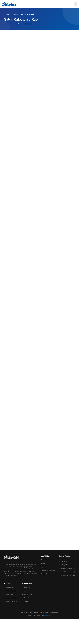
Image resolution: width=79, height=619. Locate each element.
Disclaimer (25, 601)
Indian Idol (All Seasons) (67, 572)
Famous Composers (10, 601)
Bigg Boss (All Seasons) (67, 568)
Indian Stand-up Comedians (64, 560)
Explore (15, 14)
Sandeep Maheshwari (66, 565)
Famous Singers (9, 594)
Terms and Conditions (48, 570)
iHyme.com (47, 615)
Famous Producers (10, 598)
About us (44, 563)
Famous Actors (9, 587)
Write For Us (26, 598)
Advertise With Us (28, 594)
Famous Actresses (10, 591)
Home (7, 14)
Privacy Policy (45, 574)
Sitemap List (26, 587)
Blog (23, 591)
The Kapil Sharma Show (67, 575)
